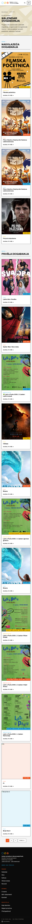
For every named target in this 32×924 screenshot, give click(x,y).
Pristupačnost (6, 911)
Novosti (4, 884)
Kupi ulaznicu (6, 905)
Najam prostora (7, 908)
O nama (4, 891)
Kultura (4, 878)
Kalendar (4, 872)
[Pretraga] (24, 2)
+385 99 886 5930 (15, 861)
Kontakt (4, 897)
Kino (3, 875)
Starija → (22, 840)
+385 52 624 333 (6, 861)
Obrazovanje (6, 881)
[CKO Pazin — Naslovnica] (10, 3)
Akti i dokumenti (7, 894)
